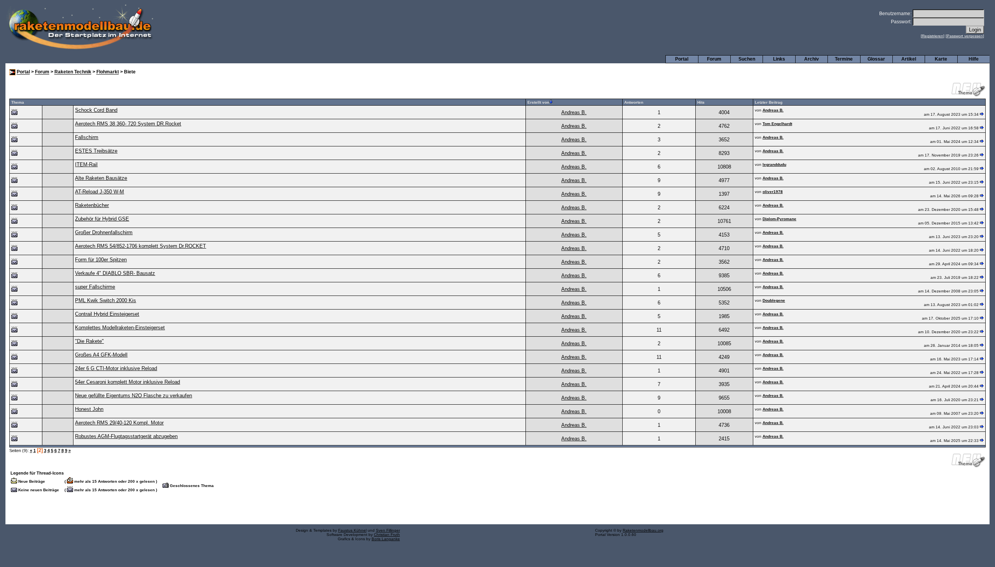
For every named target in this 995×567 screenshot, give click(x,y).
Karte (941, 59)
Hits (701, 102)
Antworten (633, 102)
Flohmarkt (107, 72)
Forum (714, 59)
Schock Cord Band (96, 110)
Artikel (908, 59)
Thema (17, 102)
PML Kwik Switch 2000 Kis (105, 300)
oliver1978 (773, 192)
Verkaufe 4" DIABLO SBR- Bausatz (115, 273)
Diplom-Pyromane (779, 219)
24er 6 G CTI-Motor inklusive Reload (116, 368)
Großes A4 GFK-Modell (101, 355)
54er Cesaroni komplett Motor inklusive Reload (127, 382)
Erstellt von (538, 102)
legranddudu (774, 164)
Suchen (746, 59)
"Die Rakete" (89, 341)
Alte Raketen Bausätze (101, 178)
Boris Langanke (386, 539)
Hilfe (974, 59)
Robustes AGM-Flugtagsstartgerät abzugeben (126, 436)
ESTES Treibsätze (96, 151)
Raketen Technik (72, 72)
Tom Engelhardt (777, 124)
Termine (844, 59)
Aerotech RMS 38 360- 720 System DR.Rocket (128, 124)
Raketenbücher (92, 205)
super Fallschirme (95, 287)
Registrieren (932, 36)
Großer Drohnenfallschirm (104, 232)
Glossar (876, 59)
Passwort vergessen (965, 36)
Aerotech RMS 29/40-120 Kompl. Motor (119, 423)
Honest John (89, 409)
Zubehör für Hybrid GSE (102, 219)
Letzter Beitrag (768, 102)
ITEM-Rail (86, 164)
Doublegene (774, 300)
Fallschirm (86, 137)
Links (779, 59)
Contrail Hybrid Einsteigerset (107, 314)
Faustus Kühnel (352, 530)
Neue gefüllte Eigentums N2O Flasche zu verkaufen (133, 395)
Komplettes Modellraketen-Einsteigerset (120, 327)
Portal (681, 59)
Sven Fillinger (388, 530)
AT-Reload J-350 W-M (99, 192)
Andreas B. (574, 112)
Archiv (811, 59)
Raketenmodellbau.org (643, 530)
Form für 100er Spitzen (101, 260)
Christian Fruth (387, 534)
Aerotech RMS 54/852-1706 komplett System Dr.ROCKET (140, 246)
